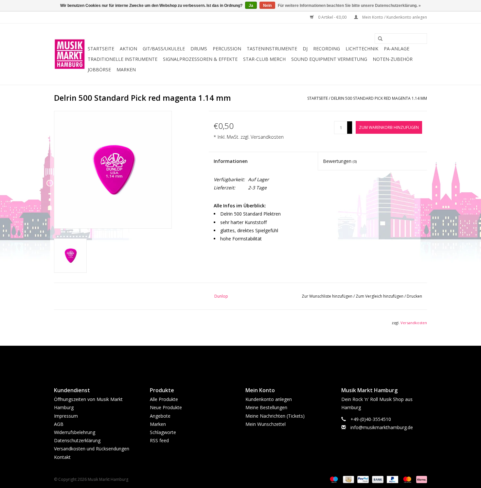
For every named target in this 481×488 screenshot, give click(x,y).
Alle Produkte (164, 399)
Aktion (128, 48)
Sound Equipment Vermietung (329, 59)
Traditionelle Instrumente (122, 59)
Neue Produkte (166, 407)
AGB (58, 424)
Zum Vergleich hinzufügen (380, 296)
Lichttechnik (362, 48)
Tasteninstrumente (272, 48)
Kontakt (62, 457)
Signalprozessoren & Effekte (200, 59)
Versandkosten (267, 137)
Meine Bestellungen (266, 407)
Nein (267, 5)
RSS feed (159, 440)
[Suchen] (378, 38)
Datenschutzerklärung (77, 440)
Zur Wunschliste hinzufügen (327, 296)
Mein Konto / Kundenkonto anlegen (394, 17)
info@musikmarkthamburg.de (381, 427)
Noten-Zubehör (393, 59)
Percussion (227, 48)
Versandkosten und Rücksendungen (91, 448)
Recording (326, 48)
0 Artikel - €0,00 (332, 17)
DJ (305, 48)
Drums (198, 48)
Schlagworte (163, 432)
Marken (126, 69)
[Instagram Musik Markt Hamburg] (246, 361)
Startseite (101, 48)
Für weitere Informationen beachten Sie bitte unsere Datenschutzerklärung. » (349, 5)
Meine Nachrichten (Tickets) (275, 416)
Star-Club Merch (264, 59)
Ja (251, 5)
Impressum (66, 416)
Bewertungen (340, 161)
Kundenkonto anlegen (268, 399)
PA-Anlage (396, 48)
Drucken (414, 296)
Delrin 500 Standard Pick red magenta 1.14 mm (379, 98)
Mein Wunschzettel (265, 424)
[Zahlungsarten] (333, 479)
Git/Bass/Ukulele (164, 48)
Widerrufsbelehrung (74, 432)
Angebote (160, 416)
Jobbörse (99, 69)
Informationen (231, 161)
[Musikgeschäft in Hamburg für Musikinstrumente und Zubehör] (70, 54)
